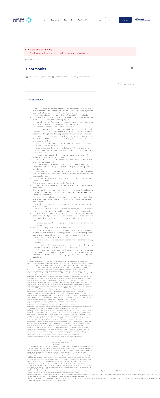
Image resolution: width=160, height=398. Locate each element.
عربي (100, 20)
